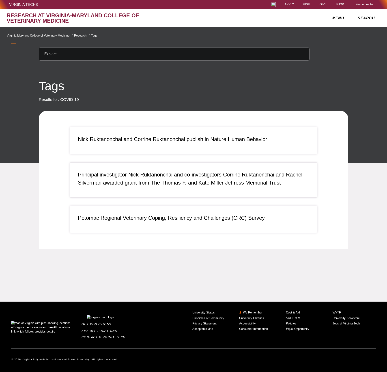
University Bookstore (346, 318)
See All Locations (101, 331)
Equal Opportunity (297, 329)
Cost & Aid (293, 312)
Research (82, 35)
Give (323, 4)
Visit (307, 4)
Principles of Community (208, 318)
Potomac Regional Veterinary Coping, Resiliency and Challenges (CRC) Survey (171, 218)
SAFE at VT (294, 318)
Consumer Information (253, 329)
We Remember (252, 312)
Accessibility (247, 323)
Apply (289, 4)
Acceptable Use (202, 329)
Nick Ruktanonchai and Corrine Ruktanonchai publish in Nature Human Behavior (172, 139)
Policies (291, 323)
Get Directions (98, 324)
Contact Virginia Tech (105, 337)
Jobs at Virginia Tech (346, 323)
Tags (94, 35)
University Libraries (251, 318)
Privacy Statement (204, 323)
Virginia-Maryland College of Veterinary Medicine (40, 35)
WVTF (337, 312)
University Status (203, 312)
